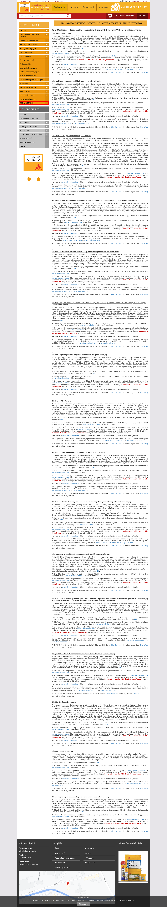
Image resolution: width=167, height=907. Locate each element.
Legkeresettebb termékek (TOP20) (30, 35)
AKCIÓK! (23, 30)
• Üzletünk (89, 858)
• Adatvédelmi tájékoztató (64, 858)
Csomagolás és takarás (29, 126)
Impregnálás (25, 130)
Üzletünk (74, 7)
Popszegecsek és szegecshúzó (31, 134)
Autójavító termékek (28, 76)
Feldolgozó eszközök (28, 87)
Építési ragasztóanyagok (29, 72)
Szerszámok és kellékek (29, 118)
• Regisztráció (58, 1)
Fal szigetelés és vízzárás (29, 44)
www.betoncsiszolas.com (140, 1)
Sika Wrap (144, 72)
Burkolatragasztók (27, 60)
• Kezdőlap (22, 1)
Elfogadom (83, 904)
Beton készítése (26, 52)
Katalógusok (88, 7)
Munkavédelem (26, 122)
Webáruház (59, 7)
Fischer (22, 146)
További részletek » (126, 900)
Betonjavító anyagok (28, 48)
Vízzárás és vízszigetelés (29, 40)
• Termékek (90, 848)
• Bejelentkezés (46, 1)
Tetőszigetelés (25, 64)
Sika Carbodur (116, 72)
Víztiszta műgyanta (27, 142)
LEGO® (23, 115)
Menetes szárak (26, 138)
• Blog (30, 1)
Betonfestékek (25, 56)
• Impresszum (59, 862)
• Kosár (88, 853)
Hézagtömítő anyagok (28, 99)
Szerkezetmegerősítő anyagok (31, 79)
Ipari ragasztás (25, 91)
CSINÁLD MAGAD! (27, 103)
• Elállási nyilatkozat (62, 867)
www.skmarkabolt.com (60, 53)
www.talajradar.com (134, 69)
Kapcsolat (103, 7)
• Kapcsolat (90, 862)
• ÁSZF (36, 1)
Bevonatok (24, 83)
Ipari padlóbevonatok (28, 68)
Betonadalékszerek (27, 95)
